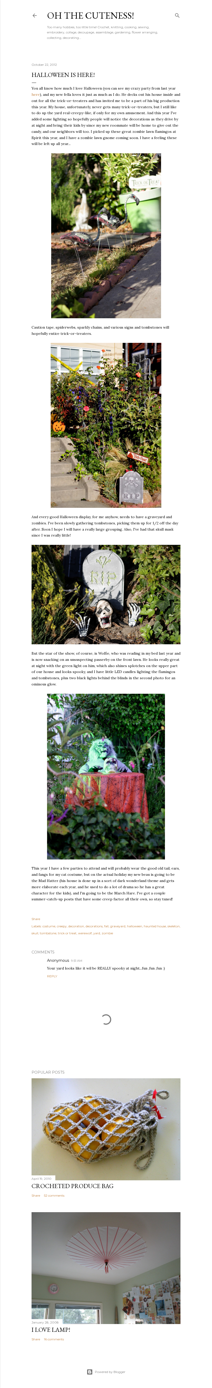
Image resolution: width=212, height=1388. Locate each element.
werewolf (85, 933)
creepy (62, 926)
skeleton (174, 926)
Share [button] (36, 919)
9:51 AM (76, 961)
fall (106, 926)
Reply (52, 976)
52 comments (54, 1195)
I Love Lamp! (51, 1330)
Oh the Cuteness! (90, 15)
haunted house (155, 926)
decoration (76, 926)
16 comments (54, 1339)
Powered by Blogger (110, 1372)
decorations (94, 926)
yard (96, 933)
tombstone (48, 933)
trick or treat (67, 933)
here (36, 94)
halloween (134, 926)
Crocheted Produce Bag (72, 1186)
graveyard (117, 926)
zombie (107, 933)
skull (35, 933)
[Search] (177, 14)
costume (48, 926)
